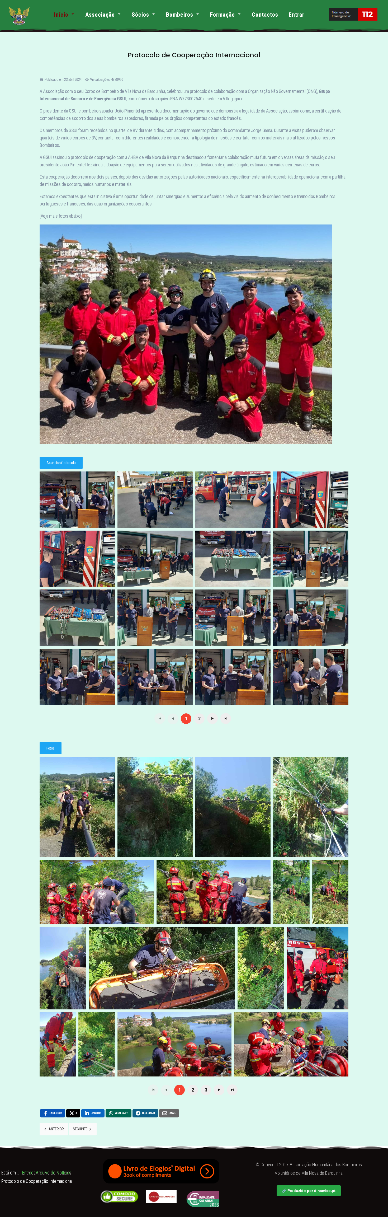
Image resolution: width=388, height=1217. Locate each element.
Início (61, 14)
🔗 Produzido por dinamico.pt (308, 1190)
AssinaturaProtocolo (61, 463)
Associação (100, 14)
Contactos (265, 14)
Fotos (50, 748)
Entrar (296, 14)
